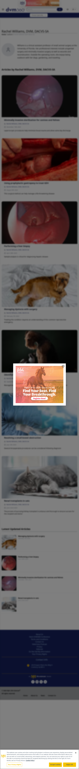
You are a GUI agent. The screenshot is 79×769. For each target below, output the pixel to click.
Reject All (69, 765)
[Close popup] (63, 366)
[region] (39, 759)
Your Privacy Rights (14, 765)
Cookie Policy (30, 760)
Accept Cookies (55, 765)
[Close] (75, 753)
